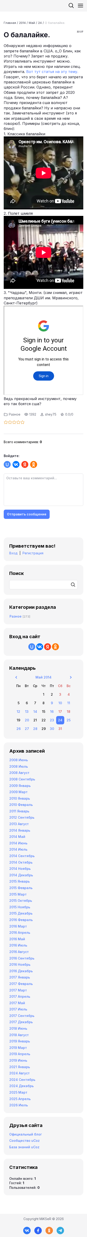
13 (27, 711)
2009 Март (18, 792)
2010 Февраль (21, 805)
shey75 (50, 414)
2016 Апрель (19, 932)
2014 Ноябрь (20, 869)
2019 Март (18, 1048)
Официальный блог (25, 1134)
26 (18, 729)
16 (52, 711)
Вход (13, 553)
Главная (10, 23)
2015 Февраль (20, 888)
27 (27, 729)
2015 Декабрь (20, 913)
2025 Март (18, 1092)
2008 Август (19, 773)
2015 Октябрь (20, 901)
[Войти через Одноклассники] (33, 464)
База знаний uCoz (24, 1147)
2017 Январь (19, 977)
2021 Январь (19, 1067)
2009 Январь (20, 786)
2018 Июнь (18, 1028)
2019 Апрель (19, 1054)
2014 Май (17, 837)
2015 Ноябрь (19, 907)
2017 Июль (18, 1009)
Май (32, 23)
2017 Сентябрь (21, 1016)
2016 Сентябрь (21, 958)
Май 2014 (43, 677)
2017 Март (18, 990)
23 (52, 720)
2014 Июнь (18, 843)
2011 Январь (19, 811)
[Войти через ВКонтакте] (16, 464)
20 (27, 720)
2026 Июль (18, 1105)
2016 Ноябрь (19, 964)
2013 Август (19, 824)
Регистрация (33, 553)
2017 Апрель (19, 996)
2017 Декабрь (21, 1022)
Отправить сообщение (26, 514)
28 (35, 729)
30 (52, 729)
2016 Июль (18, 945)
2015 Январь (19, 881)
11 (68, 703)
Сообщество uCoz (24, 1140)
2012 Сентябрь (21, 817)
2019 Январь (19, 1041)
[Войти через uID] (7, 464)
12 (18, 711)
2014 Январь (19, 830)
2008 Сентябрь (22, 779)
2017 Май (17, 1003)
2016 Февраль (21, 920)
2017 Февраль (21, 984)
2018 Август (19, 1035)
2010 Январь (19, 798)
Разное (14, 414)
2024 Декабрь (21, 1086)
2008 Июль (18, 766)
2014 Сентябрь (22, 856)
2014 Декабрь (21, 875)
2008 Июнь (18, 760)
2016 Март (18, 926)
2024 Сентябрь (22, 1080)
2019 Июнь (18, 1060)
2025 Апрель (20, 1099)
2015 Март (18, 894)
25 (69, 720)
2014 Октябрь (20, 862)
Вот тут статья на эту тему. (52, 71)
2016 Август (19, 952)
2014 (22, 23)
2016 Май (17, 939)
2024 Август (19, 1073)
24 (40, 23)
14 (35, 711)
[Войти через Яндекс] (24, 464)
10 (60, 703)
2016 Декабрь (21, 971)
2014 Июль (18, 849)
